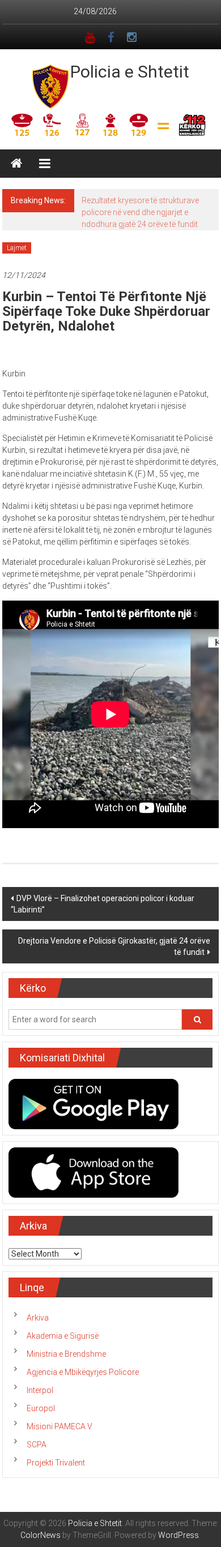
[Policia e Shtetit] (16, 163)
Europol (41, 1408)
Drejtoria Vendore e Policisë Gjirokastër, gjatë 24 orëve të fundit (114, 946)
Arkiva (38, 1317)
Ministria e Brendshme (66, 1354)
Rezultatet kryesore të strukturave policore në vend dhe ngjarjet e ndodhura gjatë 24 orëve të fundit (140, 212)
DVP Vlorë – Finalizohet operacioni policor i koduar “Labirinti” (102, 904)
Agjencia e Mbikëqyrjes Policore (83, 1372)
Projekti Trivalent (56, 1462)
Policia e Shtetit (129, 72)
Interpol (40, 1390)
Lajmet (17, 248)
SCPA (36, 1444)
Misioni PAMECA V (59, 1426)
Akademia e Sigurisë (63, 1335)
